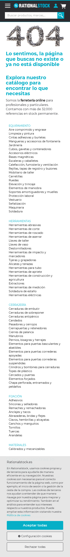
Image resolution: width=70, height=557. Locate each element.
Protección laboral (21, 196)
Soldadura (16, 211)
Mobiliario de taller (21, 172)
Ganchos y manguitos (24, 423)
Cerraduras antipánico (24, 316)
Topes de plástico (20, 371)
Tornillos (14, 427)
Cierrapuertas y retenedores (28, 328)
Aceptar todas (35, 525)
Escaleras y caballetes (23, 161)
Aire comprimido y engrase (27, 129)
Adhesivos (16, 400)
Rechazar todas (35, 547)
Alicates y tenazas (21, 264)
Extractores (16, 283)
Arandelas (15, 435)
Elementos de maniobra (25, 188)
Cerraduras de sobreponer (26, 312)
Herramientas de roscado (26, 233)
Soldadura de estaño (23, 291)
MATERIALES (17, 445)
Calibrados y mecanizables (27, 449)
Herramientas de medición (27, 287)
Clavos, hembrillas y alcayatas (29, 419)
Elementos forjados (22, 379)
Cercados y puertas (22, 375)
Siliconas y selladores (23, 404)
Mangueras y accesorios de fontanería (34, 141)
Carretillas (16, 176)
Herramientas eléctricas (25, 295)
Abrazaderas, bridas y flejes (27, 416)
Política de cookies (18, 515)
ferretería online (33, 100)
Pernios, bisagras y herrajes (27, 340)
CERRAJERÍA (17, 305)
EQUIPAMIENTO (20, 126)
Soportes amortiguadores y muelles (33, 192)
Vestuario (15, 200)
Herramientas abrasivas (25, 225)
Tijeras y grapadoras (22, 260)
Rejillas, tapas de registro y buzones (33, 168)
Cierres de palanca (21, 332)
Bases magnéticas (21, 157)
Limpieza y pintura (21, 133)
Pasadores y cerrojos (23, 324)
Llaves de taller (19, 240)
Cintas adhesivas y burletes (27, 137)
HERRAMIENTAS (20, 221)
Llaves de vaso (18, 244)
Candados (15, 320)
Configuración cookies (36, 536)
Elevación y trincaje (22, 184)
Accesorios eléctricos (23, 153)
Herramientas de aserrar (25, 236)
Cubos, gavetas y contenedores (30, 149)
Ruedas (14, 180)
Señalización (17, 203)
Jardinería (15, 145)
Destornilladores (20, 248)
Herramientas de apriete (25, 272)
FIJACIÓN (15, 396)
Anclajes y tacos (20, 412)
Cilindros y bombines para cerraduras (34, 367)
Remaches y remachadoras (27, 408)
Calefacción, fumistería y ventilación (33, 164)
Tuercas (14, 431)
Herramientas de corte (24, 229)
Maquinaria (16, 207)
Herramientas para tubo (25, 268)
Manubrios (16, 336)
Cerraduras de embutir (24, 309)
